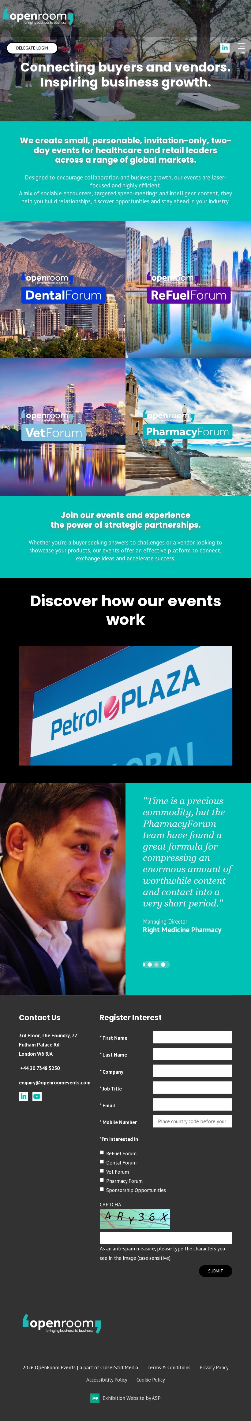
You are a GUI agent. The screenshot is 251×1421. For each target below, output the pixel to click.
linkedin (23, 1096)
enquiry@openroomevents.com (55, 1082)
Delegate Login (32, 48)
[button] (143, 964)
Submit (215, 1271)
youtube (37, 1096)
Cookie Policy (151, 1379)
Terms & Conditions (168, 1367)
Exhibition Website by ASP (132, 1398)
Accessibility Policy (106, 1379)
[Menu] (240, 46)
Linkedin (225, 48)
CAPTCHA (110, 1204)
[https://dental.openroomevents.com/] (62, 307)
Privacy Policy (214, 1367)
